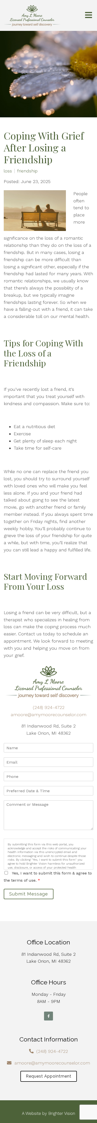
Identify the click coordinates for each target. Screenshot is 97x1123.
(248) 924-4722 (48, 707)
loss (8, 171)
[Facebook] (48, 1016)
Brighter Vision (61, 1113)
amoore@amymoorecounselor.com (48, 714)
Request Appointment (48, 1076)
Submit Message (28, 893)
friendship (27, 171)
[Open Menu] (88, 15)
